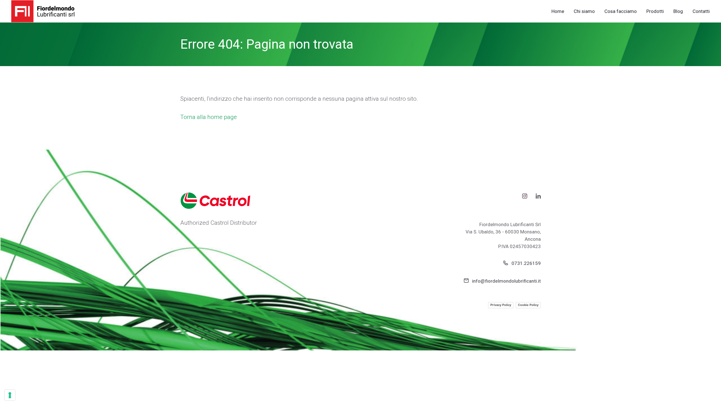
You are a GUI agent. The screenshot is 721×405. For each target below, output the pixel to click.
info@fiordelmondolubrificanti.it (506, 281)
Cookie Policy (528, 305)
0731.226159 (525, 263)
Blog (678, 11)
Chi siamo (584, 11)
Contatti (701, 11)
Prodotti (655, 11)
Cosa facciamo (620, 11)
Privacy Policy (500, 305)
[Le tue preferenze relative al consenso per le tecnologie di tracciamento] (10, 395)
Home (557, 11)
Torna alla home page (208, 117)
